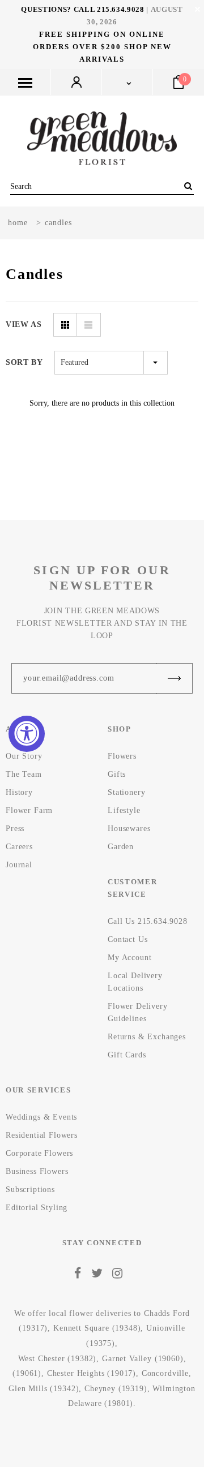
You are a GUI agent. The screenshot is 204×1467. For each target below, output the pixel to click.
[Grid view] (65, 325)
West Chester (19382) (57, 1358)
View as (24, 324)
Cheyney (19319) (115, 1388)
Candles (58, 222)
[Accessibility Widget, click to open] (26, 734)
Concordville (165, 1373)
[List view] (89, 325)
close (197, 9)
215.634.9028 (120, 9)
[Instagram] (117, 1273)
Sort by (24, 362)
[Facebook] (78, 1273)
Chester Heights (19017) (91, 1373)
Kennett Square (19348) (97, 1328)
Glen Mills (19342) (43, 1388)
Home (18, 222)
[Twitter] (97, 1273)
